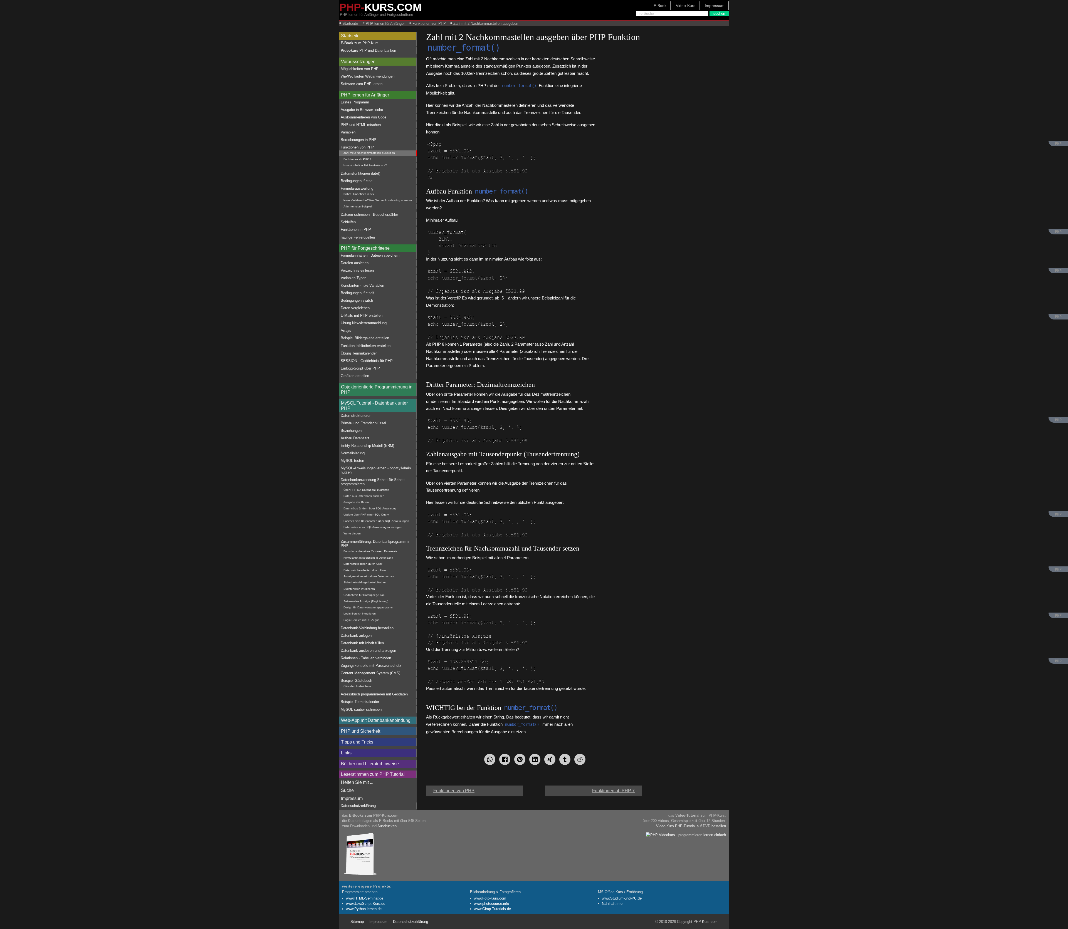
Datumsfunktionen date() (360, 173)
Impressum (715, 5)
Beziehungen (351, 430)
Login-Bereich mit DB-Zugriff (361, 619)
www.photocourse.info (491, 903)
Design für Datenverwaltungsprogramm (368, 607)
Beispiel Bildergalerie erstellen (365, 338)
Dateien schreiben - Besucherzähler (369, 214)
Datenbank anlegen (356, 635)
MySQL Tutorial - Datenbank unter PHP (374, 406)
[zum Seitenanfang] (534, 788)
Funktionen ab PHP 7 (357, 159)
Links (346, 752)
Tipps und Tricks (357, 742)
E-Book (660, 5)
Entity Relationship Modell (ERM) (367, 446)
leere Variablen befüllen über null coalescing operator (377, 200)
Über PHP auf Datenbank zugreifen (366, 489)
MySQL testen (352, 461)
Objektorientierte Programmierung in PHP (376, 390)
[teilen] (549, 759)
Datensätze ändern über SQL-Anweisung (370, 508)
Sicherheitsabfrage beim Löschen (365, 582)
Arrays (346, 330)
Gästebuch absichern (357, 686)
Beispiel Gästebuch (356, 680)
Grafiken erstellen (355, 376)
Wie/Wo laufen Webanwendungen (367, 76)
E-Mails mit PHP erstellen (361, 315)
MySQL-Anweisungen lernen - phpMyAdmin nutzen (376, 470)
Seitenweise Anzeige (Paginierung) (365, 601)
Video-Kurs (685, 5)
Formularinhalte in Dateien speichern (370, 255)
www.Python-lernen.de (364, 909)
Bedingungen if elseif (357, 293)
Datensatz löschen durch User (362, 563)
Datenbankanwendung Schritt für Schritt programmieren (373, 482)
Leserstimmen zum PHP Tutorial (373, 774)
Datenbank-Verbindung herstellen (367, 628)
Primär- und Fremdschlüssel (363, 423)
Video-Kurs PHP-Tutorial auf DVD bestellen (691, 826)
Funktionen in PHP (356, 229)
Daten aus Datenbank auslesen (363, 495)
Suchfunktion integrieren (359, 588)
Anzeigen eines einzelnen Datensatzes (368, 576)
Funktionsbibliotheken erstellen (365, 346)
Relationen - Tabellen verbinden (366, 658)
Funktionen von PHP (357, 147)
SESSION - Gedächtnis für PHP (367, 361)
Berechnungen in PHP (358, 140)
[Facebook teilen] (504, 759)
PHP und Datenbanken (368, 50)
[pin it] (519, 759)
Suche (347, 790)
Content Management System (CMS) (370, 673)
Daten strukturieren (356, 415)
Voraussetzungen (358, 61)
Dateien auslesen (355, 263)
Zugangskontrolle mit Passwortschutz (371, 665)
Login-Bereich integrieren (359, 613)
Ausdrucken (387, 826)
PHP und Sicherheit (360, 731)
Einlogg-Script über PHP (360, 368)
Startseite (350, 35)
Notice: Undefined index (358, 193)
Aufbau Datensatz (355, 438)
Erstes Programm (355, 102)
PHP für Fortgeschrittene (365, 248)
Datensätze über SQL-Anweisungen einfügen (372, 527)
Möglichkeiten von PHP (360, 69)
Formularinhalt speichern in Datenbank (368, 557)
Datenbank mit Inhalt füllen (362, 643)
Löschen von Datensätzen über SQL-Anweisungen (376, 520)
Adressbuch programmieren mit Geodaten (374, 694)
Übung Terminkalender (359, 353)
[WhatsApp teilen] (489, 759)
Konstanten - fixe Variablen (362, 285)
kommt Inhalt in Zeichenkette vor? (365, 165)
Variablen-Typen (353, 278)
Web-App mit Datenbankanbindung (376, 720)
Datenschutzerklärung (358, 806)
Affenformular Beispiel (357, 206)
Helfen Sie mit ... (357, 782)
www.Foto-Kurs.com (490, 898)
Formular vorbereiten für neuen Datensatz (370, 551)
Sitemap (357, 922)
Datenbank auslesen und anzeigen (368, 650)
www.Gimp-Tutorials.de (492, 909)
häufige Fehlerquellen (358, 237)
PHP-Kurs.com (705, 922)
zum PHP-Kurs (360, 43)
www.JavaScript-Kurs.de (365, 903)
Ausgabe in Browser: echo (362, 110)
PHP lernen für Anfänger (365, 95)
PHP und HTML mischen (361, 125)
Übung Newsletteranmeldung (364, 323)
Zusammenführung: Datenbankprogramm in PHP (375, 543)
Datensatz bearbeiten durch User (364, 570)
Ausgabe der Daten (356, 502)
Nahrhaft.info (612, 903)
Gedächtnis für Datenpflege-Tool (364, 594)
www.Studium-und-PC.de (622, 898)
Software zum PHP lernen (361, 84)
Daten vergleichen (355, 308)
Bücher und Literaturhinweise (370, 763)
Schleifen (348, 222)
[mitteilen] (534, 759)
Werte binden (352, 533)
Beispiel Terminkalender (360, 702)
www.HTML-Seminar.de (364, 898)
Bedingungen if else (356, 181)
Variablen (348, 132)
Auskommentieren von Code (363, 117)
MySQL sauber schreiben (361, 709)
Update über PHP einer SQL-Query (366, 514)
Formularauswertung (357, 188)
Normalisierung (353, 453)
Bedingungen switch (357, 300)
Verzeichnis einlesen (357, 270)
